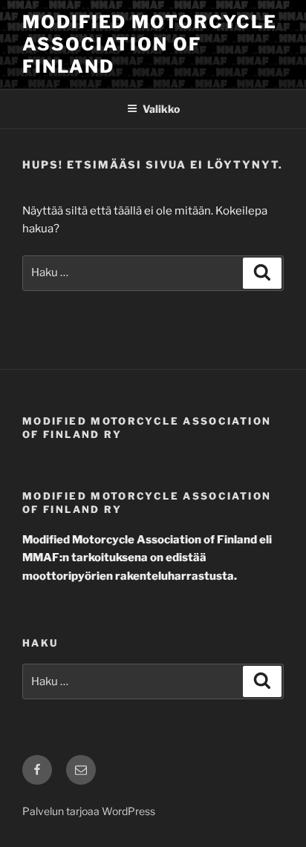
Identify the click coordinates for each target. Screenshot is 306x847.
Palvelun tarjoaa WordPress (88, 811)
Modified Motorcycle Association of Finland (149, 44)
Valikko (161, 108)
